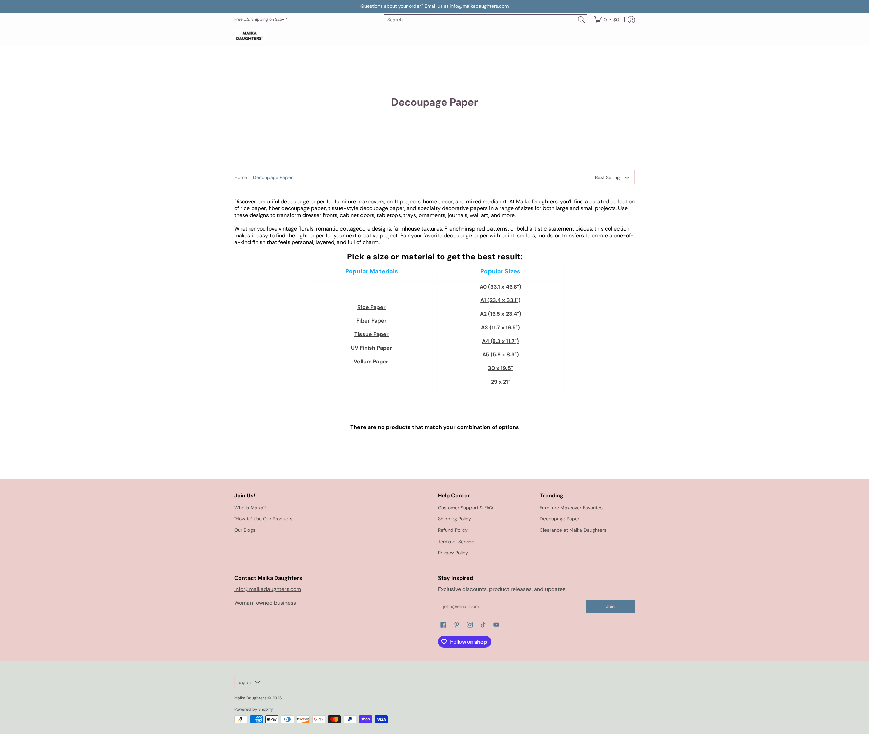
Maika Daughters (250, 698)
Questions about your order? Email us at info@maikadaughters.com (434, 6)
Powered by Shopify (253, 709)
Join (610, 606)
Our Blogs (244, 530)
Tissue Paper (371, 334)
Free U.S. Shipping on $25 (258, 19)
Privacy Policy (453, 553)
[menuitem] (607, 19)
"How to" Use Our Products (263, 519)
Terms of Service (456, 541)
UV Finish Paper (371, 347)
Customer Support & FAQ (465, 507)
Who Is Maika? (250, 507)
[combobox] (480, 20)
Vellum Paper (371, 361)
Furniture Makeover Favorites (571, 507)
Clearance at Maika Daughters (573, 530)
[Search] (581, 20)
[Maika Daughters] (249, 36)
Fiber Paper (371, 320)
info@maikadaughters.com (267, 589)
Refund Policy (453, 530)
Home (240, 177)
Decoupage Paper (273, 177)
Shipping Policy (454, 519)
